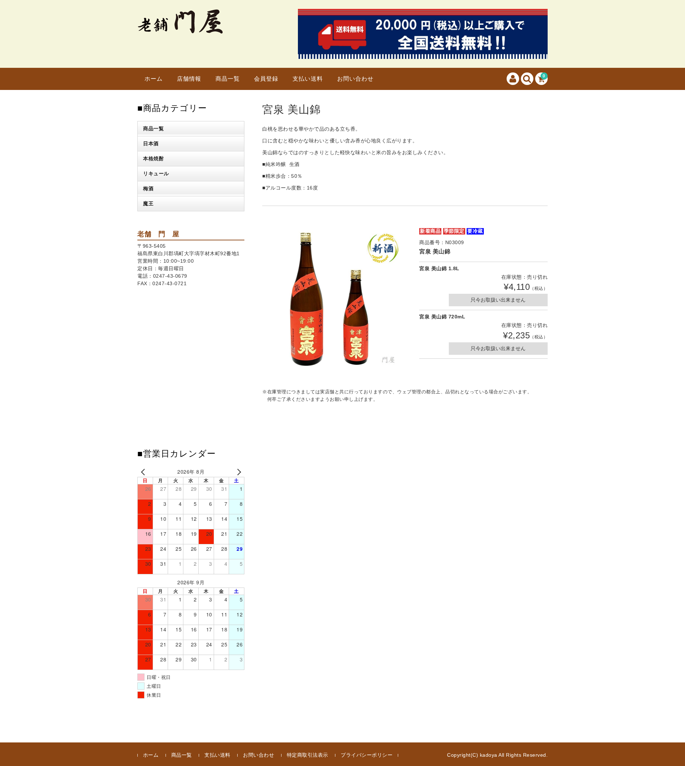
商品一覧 (227, 79)
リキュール (156, 173)
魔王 (148, 203)
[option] (333, 298)
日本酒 (151, 143)
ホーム (153, 79)
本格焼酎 (153, 158)
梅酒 (148, 188)
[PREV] (144, 471)
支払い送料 (308, 79)
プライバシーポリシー (366, 755)
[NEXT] (237, 471)
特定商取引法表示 (307, 755)
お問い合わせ (355, 79)
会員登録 (266, 79)
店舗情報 (189, 79)
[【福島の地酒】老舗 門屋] (180, 29)
